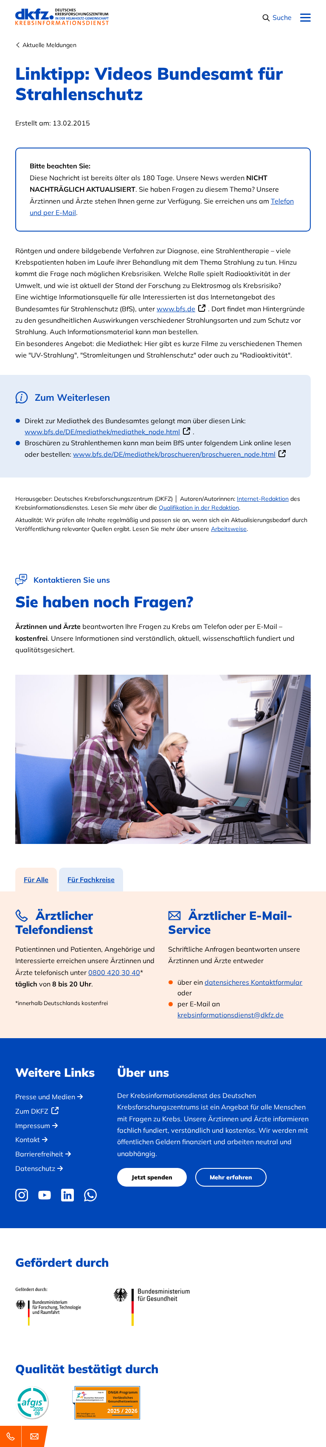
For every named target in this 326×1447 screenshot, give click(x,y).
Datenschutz (35, 1168)
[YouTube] (44, 1195)
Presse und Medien (45, 1096)
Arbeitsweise (229, 529)
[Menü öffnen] (305, 18)
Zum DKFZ (31, 1111)
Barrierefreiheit (39, 1154)
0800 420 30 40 (114, 972)
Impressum (32, 1125)
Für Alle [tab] (36, 879)
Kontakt (27, 1139)
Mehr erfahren (231, 1177)
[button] (277, 17)
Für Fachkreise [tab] (91, 879)
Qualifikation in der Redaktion (199, 507)
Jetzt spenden (152, 1177)
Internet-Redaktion (263, 499)
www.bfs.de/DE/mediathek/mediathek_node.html (102, 431)
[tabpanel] (163, 964)
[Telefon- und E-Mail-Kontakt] (25, 1436)
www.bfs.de (176, 308)
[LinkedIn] (67, 1195)
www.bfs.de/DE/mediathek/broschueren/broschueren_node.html (174, 454)
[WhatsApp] (90, 1195)
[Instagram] (23, 1195)
